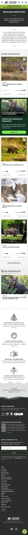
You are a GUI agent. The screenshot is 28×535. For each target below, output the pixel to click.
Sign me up (14, 132)
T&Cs (2, 494)
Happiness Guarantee (6, 477)
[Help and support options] (24, 531)
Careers (3, 475)
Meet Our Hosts (5, 474)
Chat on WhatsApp (5, 485)
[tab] (11, 78)
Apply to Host (4, 502)
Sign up (14, 452)
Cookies (3, 493)
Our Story (3, 469)
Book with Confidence (6, 479)
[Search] (19, 2)
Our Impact (4, 470)
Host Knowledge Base (6, 500)
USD (3, 509)
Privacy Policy (18, 458)
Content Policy (4, 496)
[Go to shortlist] (22, 2)
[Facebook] (12, 529)
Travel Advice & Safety (6, 490)
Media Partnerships (5, 506)
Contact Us (4, 483)
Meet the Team (5, 472)
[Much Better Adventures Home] (11, 2)
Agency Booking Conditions (7, 491)
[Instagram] (16, 529)
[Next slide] (25, 68)
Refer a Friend (4, 488)
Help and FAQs (4, 486)
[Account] (26, 2)
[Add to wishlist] (24, 59)
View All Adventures (14, 263)
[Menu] (2, 2)
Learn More (9, 432)
